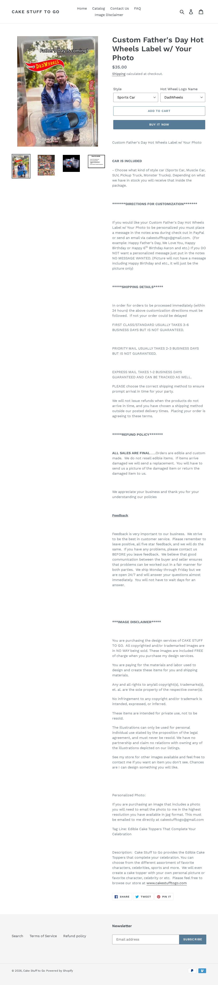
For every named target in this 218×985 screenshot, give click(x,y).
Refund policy (74, 936)
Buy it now (159, 124)
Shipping (118, 74)
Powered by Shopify (59, 970)
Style (117, 89)
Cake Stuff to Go (36, 11)
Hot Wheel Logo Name (179, 89)
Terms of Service (43, 936)
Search (17, 936)
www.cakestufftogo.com (166, 883)
